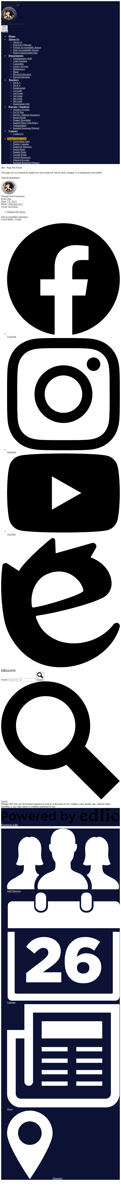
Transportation (19, 125)
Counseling (18, 64)
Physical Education (22, 74)
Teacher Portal (19, 154)
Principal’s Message (22, 45)
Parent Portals (19, 117)
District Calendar (21, 144)
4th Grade (17, 98)
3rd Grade (17, 96)
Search (4, 679)
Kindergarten (19, 88)
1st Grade (17, 90)
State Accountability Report (26, 50)
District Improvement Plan (25, 53)
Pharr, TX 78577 (9, 200)
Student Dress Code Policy (25, 123)
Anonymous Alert (21, 141)
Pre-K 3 (16, 83)
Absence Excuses (21, 109)
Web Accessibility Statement (14, 217)
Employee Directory (22, 147)
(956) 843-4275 (15, 204)
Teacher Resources (22, 157)
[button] (14, 39)
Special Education (21, 77)
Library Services (20, 66)
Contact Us (18, 134)
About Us (17, 42)
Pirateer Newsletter (22, 120)
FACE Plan (18, 112)
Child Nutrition (20, 61)
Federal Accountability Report (27, 47)
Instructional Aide (21, 104)
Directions (57, 1178)
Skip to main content (10, 2)
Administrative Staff (22, 58)
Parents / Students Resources (26, 115)
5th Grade (17, 101)
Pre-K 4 (16, 85)
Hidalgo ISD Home (16, 212)
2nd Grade (18, 93)
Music (16, 71)
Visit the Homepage (10, 177)
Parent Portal (19, 149)
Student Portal (19, 152)
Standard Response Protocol (26, 128)
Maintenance (19, 69)
